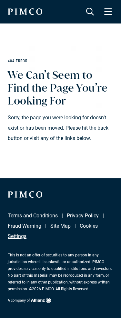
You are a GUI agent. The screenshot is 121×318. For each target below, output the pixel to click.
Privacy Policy (83, 216)
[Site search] (90, 11)
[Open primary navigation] (108, 11)
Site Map (60, 226)
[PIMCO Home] (25, 11)
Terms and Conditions (33, 216)
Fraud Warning (24, 226)
